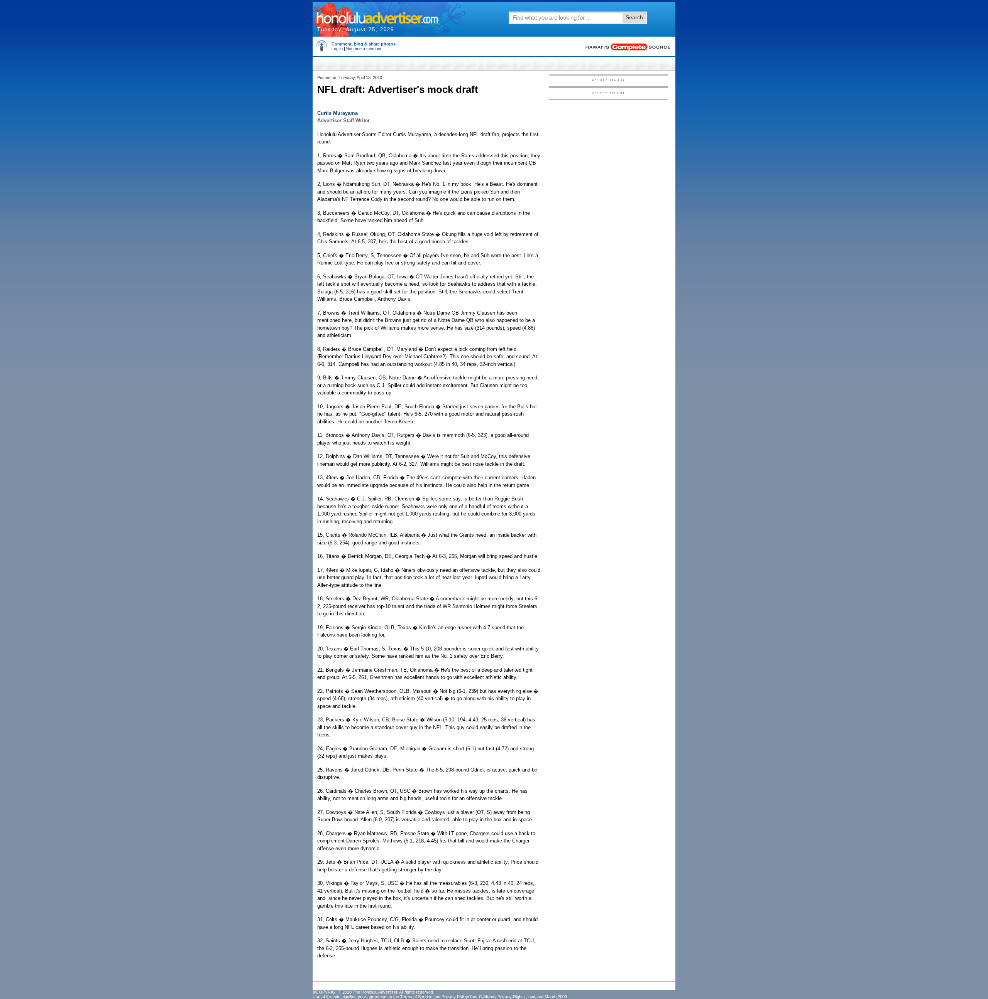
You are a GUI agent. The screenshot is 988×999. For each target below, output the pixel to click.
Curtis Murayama (337, 113)
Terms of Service (416, 996)
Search (634, 17)
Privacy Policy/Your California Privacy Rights (483, 996)
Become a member (364, 48)
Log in (337, 48)
